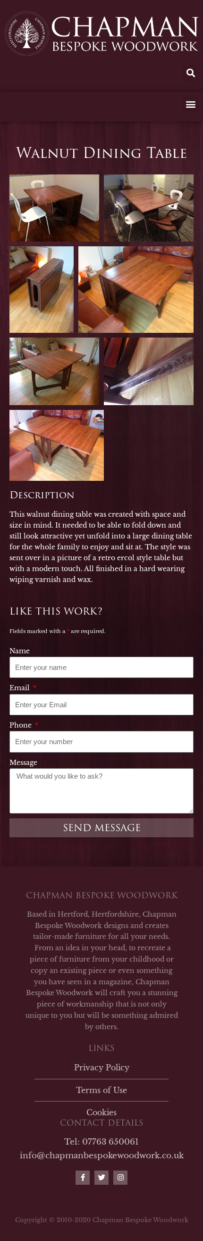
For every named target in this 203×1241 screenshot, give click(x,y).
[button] (190, 73)
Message (23, 762)
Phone (21, 725)
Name (19, 651)
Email (20, 688)
